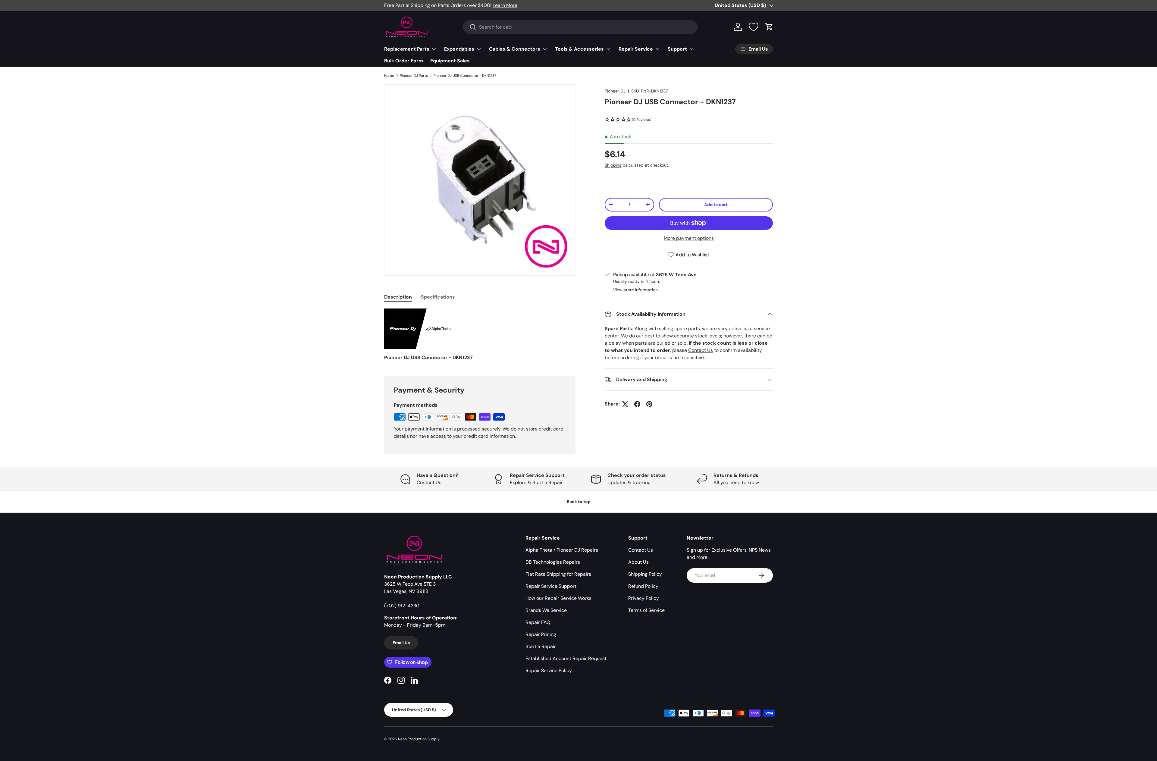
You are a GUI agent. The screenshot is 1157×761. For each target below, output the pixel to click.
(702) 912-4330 (401, 606)
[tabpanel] (479, 334)
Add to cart (716, 204)
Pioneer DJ (615, 91)
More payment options (689, 238)
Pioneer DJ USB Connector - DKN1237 (465, 75)
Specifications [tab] (438, 297)
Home (389, 75)
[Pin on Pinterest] (649, 404)
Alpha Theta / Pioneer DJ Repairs (561, 550)
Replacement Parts (406, 49)
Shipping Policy (645, 574)
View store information (635, 290)
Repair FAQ (537, 622)
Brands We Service (546, 610)
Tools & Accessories (579, 49)
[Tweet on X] (625, 404)
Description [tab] (398, 297)
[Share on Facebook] (637, 404)
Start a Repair (540, 646)
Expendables (459, 49)
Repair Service (636, 49)
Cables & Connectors (514, 49)
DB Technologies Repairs (552, 562)
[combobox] (580, 27)
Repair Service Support (550, 586)
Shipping (613, 165)
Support (677, 49)
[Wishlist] (753, 26)
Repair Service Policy (548, 670)
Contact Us (700, 350)
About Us (638, 562)
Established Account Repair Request (566, 658)
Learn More (505, 5)
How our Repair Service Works (558, 598)
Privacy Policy (643, 598)
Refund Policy (643, 586)
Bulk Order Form (403, 61)
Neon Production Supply (418, 739)
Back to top (579, 501)
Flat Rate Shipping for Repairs (558, 574)
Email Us (401, 642)
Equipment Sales (450, 61)
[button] (769, 26)
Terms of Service (646, 610)
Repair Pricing (540, 634)
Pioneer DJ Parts (414, 75)
